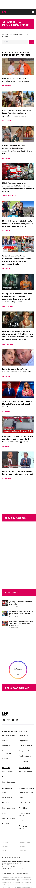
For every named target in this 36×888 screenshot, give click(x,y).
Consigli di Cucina (26, 792)
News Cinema (7, 306)
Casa (4, 792)
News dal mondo (25, 772)
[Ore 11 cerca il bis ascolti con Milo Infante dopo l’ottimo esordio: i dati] (18, 459)
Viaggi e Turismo (8, 818)
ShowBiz (6, 768)
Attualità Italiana (9, 196)
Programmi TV (7, 85)
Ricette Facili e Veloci (24, 814)
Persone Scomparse (6, 752)
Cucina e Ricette (26, 788)
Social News (24, 768)
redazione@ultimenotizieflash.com (19, 861)
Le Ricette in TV (25, 803)
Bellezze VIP (7, 120)
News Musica (7, 777)
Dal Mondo (6, 446)
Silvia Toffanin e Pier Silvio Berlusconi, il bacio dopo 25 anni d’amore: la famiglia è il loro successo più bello (21, 623)
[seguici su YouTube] (13, 720)
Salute (4, 813)
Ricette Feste (24, 821)
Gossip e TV (24, 731)
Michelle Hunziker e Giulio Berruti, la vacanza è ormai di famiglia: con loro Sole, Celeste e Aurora (21, 613)
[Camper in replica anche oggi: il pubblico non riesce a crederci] (18, 66)
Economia (6, 746)
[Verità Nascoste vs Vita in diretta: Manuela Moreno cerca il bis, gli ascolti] (18, 389)
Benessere (7, 788)
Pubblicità (5, 851)
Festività (5, 823)
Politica (5, 758)
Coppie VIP (6, 158)
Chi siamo (5, 842)
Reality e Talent (25, 756)
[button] (33, 12)
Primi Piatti (23, 808)
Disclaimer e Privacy (25, 842)
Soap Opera (23, 761)
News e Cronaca (9, 731)
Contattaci (22, 846)
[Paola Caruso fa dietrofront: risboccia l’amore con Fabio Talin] (18, 357)
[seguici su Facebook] (4, 720)
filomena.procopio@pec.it (14, 863)
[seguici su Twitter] (17, 720)
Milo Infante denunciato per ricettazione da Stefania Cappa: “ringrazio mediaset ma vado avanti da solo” (21, 602)
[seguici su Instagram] (8, 720)
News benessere (8, 808)
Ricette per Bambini (23, 827)
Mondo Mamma (8, 803)
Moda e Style (7, 798)
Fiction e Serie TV (25, 746)
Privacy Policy (23, 851)
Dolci (21, 798)
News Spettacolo (8, 782)
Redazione (5, 846)
